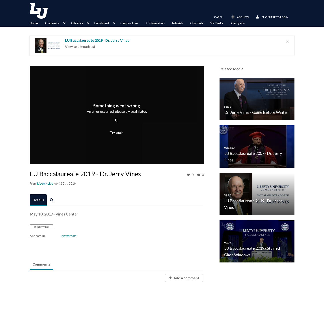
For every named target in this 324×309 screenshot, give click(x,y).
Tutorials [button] (177, 23)
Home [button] (34, 23)
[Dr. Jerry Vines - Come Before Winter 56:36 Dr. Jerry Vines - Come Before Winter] (257, 98)
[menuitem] (37, 23)
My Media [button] (216, 23)
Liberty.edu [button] (237, 23)
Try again (116, 132)
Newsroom (68, 236)
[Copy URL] (116, 120)
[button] (215, 17)
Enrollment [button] (101, 23)
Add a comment (186, 278)
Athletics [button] (77, 23)
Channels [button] (196, 23)
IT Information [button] (154, 23)
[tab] (38, 200)
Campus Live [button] (129, 23)
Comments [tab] (41, 264)
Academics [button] (52, 23)
